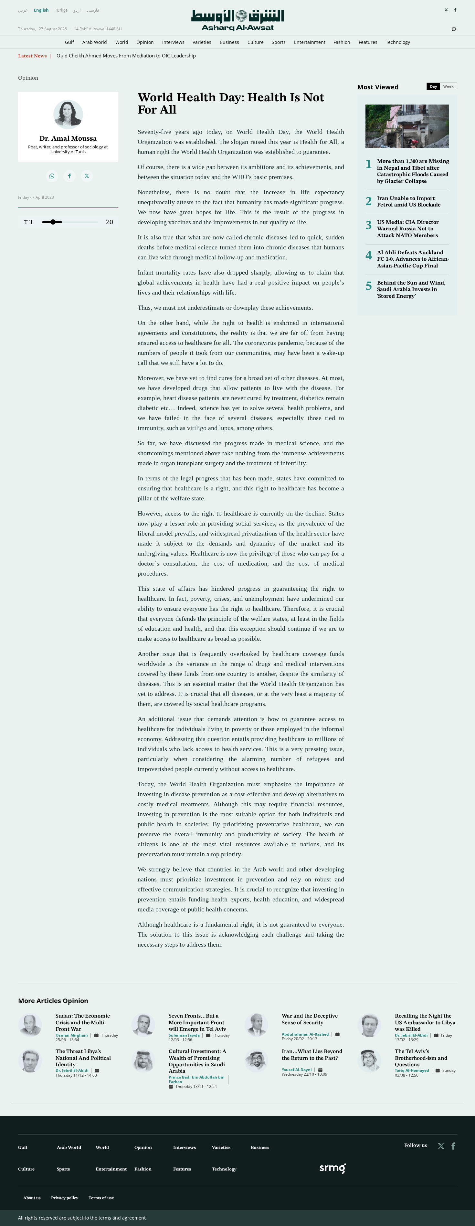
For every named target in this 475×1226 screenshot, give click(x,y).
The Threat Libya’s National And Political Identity (83, 1058)
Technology (398, 42)
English (41, 10)
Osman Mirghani (72, 1035)
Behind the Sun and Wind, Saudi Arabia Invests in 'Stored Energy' (411, 289)
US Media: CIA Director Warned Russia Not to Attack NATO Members (408, 229)
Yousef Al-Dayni (297, 1069)
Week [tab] (448, 86)
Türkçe (61, 10)
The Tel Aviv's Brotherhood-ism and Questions (421, 1058)
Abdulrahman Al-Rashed (305, 1034)
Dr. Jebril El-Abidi (411, 1035)
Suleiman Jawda (184, 1035)
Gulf (69, 42)
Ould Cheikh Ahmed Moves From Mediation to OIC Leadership (126, 56)
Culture (256, 42)
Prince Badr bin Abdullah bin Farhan (197, 1079)
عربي (23, 10)
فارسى (93, 10)
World (121, 42)
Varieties (202, 42)
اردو (77, 10)
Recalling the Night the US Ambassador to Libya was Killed (425, 1022)
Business (229, 42)
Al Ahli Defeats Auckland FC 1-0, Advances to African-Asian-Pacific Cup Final (413, 259)
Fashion (341, 42)
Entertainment (309, 42)
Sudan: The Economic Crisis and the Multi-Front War (83, 1022)
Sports (279, 42)
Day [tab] (433, 86)
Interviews (173, 42)
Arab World (94, 42)
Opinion (145, 42)
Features (368, 42)
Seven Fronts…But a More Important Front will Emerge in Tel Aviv (197, 1022)
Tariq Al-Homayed (412, 1070)
